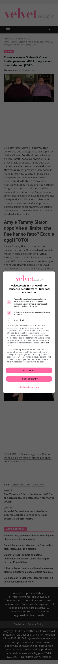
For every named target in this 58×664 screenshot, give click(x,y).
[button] (29, 320)
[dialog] (29, 332)
